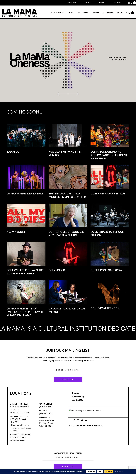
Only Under (57, 270)
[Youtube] (86, 420)
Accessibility (78, 396)
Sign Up (68, 379)
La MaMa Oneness (29, 60)
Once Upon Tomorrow (106, 270)
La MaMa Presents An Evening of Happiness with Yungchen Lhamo (25, 312)
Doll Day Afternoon (105, 308)
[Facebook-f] (74, 420)
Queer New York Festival (108, 193)
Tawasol (13, 151)
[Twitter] (82, 420)
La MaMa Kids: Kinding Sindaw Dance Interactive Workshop (109, 155)
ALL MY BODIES (16, 231)
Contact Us (77, 400)
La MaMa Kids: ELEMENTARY (25, 193)
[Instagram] (78, 420)
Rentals (75, 393)
